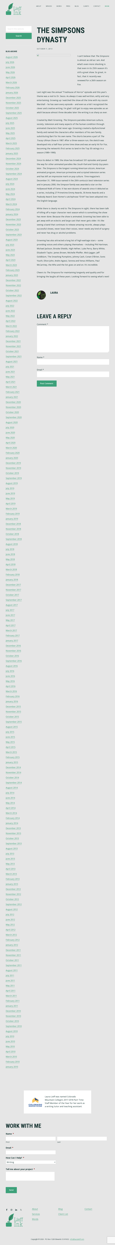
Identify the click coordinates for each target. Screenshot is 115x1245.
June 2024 (10, 189)
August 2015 (12, 726)
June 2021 (10, 371)
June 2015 (10, 737)
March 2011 (11, 995)
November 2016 (13, 650)
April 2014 (10, 808)
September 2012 (14, 904)
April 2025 (10, 138)
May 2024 (10, 194)
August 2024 (12, 178)
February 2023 (13, 270)
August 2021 (12, 361)
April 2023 (10, 260)
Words (35, 1219)
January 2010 (12, 1066)
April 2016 (10, 686)
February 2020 (13, 452)
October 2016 (12, 655)
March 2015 (11, 752)
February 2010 (13, 1061)
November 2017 (13, 589)
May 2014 (10, 802)
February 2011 (13, 1000)
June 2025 (10, 128)
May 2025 (10, 133)
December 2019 (13, 463)
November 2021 (13, 346)
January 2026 (12, 92)
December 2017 (13, 584)
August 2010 (12, 1031)
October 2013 (12, 838)
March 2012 (11, 934)
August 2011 (12, 970)
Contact (88, 1209)
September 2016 (14, 660)
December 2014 (13, 767)
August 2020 (12, 422)
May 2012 (10, 924)
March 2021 (11, 386)
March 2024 (11, 204)
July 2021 (10, 366)
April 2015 (10, 747)
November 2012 (13, 894)
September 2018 (14, 539)
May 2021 (10, 376)
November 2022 (13, 285)
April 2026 (10, 77)
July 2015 (10, 731)
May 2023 (10, 254)
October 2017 (12, 594)
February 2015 (13, 757)
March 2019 (11, 508)
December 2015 (13, 706)
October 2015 (12, 716)
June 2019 (10, 493)
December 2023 (13, 219)
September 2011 (14, 965)
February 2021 (13, 392)
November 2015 (13, 711)
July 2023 (10, 244)
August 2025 (12, 118)
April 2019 (10, 503)
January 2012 (12, 944)
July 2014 (10, 792)
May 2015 (10, 742)
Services (36, 1214)
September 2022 (14, 295)
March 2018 (11, 569)
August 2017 (12, 605)
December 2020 (13, 402)
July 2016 (10, 671)
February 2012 (13, 939)
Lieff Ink (17, 9)
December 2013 (13, 828)
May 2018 (10, 559)
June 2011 (10, 980)
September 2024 (14, 173)
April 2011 (10, 990)
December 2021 (13, 341)
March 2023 (11, 265)
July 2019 (10, 488)
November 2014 (13, 772)
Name (40, 357)
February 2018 (13, 574)
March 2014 (11, 813)
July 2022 (10, 305)
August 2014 (12, 787)
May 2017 (10, 620)
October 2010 (12, 1021)
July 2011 (10, 975)
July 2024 (10, 183)
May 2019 (10, 498)
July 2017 (10, 610)
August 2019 (12, 483)
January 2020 (12, 457)
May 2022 (10, 315)
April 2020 (10, 442)
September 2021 (14, 356)
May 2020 (10, 437)
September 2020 (14, 417)
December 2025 (13, 97)
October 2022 (12, 290)
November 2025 (13, 102)
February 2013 (13, 879)
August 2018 (12, 544)
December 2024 (13, 158)
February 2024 (13, 209)
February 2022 (13, 331)
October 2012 (12, 899)
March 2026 (11, 82)
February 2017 (13, 635)
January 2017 (12, 640)
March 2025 (11, 143)
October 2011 (12, 960)
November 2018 (13, 528)
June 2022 (10, 310)
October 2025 (12, 107)
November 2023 (13, 224)
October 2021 (12, 351)
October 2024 (12, 168)
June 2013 (10, 858)
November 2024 (13, 163)
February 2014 (13, 818)
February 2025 (13, 148)
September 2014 (14, 782)
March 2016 (11, 691)
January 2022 (12, 336)
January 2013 (12, 884)
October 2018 (12, 534)
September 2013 (14, 843)
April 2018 (10, 564)
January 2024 (12, 214)
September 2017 (14, 599)
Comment (42, 324)
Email (40, 369)
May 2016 (10, 681)
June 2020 (10, 432)
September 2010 (14, 1026)
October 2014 (12, 777)
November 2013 (13, 833)
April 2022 (10, 321)
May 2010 (10, 1046)
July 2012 (10, 914)
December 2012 (13, 889)
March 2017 (11, 630)
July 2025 (10, 123)
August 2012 (12, 909)
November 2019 (13, 468)
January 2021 (12, 397)
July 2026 (10, 62)
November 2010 (13, 1016)
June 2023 (10, 249)
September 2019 (14, 478)
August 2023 (12, 239)
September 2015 (14, 721)
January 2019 (12, 518)
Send (11, 1190)
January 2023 (12, 275)
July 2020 (10, 427)
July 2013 (10, 853)
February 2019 (13, 513)
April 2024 (10, 199)
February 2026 (13, 87)
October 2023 (12, 229)
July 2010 (10, 1036)
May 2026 (10, 72)
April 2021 (10, 381)
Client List (63, 1214)
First (8, 1142)
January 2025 (12, 153)
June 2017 (10, 615)
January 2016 (12, 701)
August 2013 (12, 848)
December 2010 (13, 1011)
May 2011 (10, 985)
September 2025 (14, 112)
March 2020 (11, 447)
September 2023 (14, 234)
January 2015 (12, 762)
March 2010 (11, 1056)
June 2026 (10, 67)
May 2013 (10, 863)
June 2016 (10, 676)
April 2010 (10, 1051)
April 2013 (10, 868)
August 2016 (12, 666)
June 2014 (10, 797)
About (35, 1209)
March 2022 (11, 326)
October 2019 (12, 473)
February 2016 (13, 696)
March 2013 (11, 873)
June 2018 (10, 554)
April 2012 (10, 929)
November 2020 (13, 407)
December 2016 (13, 645)
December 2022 (13, 280)
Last (59, 1142)
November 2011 (13, 955)
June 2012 (10, 919)
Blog (60, 1209)
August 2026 (12, 57)
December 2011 (13, 950)
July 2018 (10, 549)
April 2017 (10, 625)
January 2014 (12, 823)
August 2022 (12, 300)
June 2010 (10, 1041)
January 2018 (12, 579)
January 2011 (12, 1005)
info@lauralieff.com (77, 1239)
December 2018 (13, 523)
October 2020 (12, 412)
